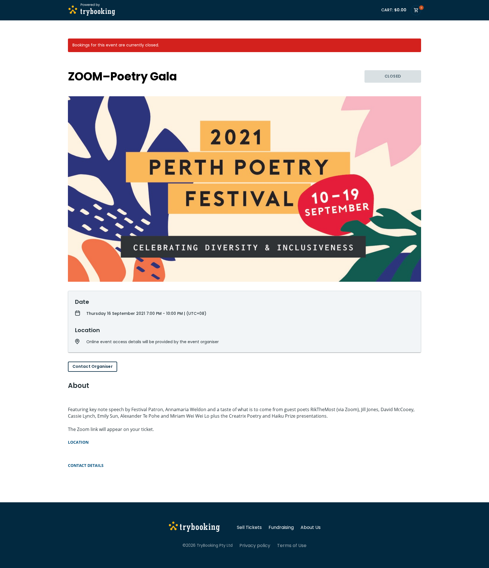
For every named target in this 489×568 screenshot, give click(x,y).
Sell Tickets (249, 527)
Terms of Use (291, 546)
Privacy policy (254, 546)
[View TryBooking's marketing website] (194, 527)
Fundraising (281, 527)
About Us (311, 527)
